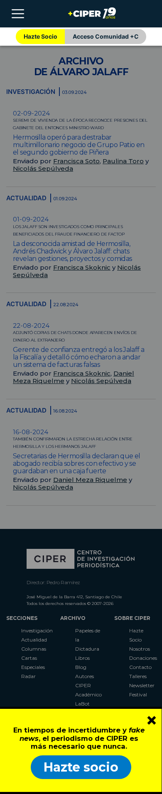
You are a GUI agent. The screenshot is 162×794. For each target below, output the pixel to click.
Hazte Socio (40, 36)
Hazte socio (81, 767)
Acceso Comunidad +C (106, 36)
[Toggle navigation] (18, 14)
